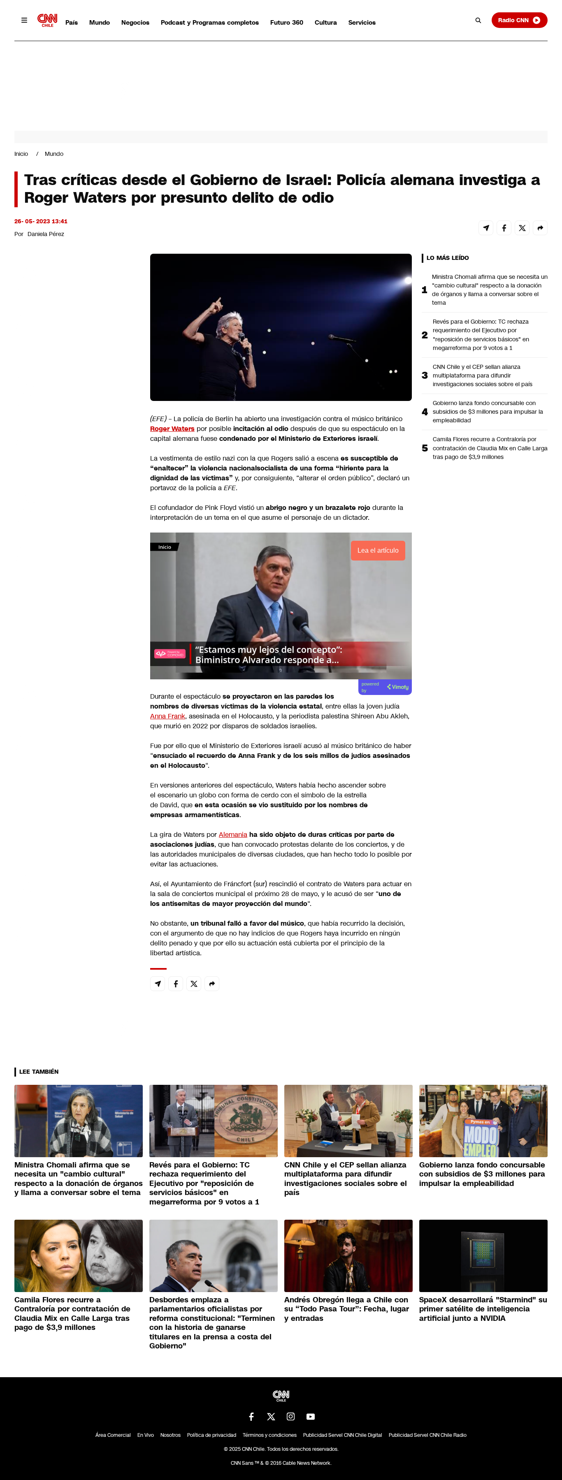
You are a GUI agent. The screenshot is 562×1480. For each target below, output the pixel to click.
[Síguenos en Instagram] (290, 1416)
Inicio (21, 154)
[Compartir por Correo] (485, 227)
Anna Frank (167, 716)
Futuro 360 (286, 22)
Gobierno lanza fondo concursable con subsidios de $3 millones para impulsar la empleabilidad (488, 411)
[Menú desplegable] (24, 20)
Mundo (99, 22)
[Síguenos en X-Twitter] (271, 1416)
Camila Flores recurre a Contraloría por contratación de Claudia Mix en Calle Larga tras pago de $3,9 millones (490, 448)
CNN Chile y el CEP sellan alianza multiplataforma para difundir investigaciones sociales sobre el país (482, 375)
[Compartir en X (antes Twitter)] (522, 227)
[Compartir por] (540, 227)
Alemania (233, 834)
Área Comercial (113, 1435)
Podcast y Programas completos (210, 22)
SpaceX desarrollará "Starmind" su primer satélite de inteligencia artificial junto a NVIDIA (483, 1309)
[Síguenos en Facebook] (251, 1416)
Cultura (326, 22)
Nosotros (170, 1435)
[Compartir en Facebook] (504, 227)
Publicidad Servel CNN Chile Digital (342, 1435)
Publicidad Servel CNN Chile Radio (428, 1435)
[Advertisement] (76, 725)
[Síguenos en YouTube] (310, 1416)
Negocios (135, 22)
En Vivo (145, 1435)
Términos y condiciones (270, 1435)
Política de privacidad (211, 1435)
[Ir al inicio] (47, 20)
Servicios (362, 22)
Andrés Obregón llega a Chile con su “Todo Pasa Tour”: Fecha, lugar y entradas (346, 1309)
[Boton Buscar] (478, 20)
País (71, 22)
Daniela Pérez (46, 234)
